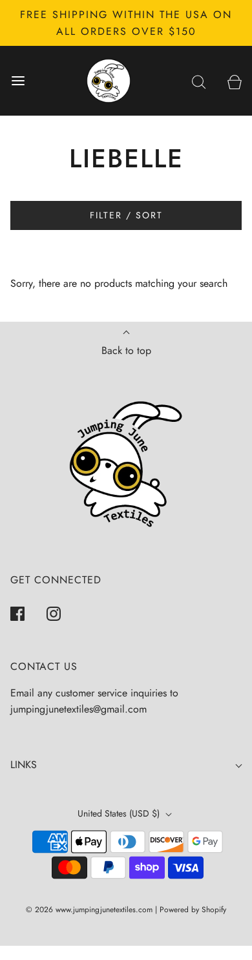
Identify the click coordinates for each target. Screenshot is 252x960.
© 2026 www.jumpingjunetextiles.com (89, 909)
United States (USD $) (120, 813)
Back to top (126, 350)
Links (23, 764)
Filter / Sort (126, 215)
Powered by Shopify (193, 909)
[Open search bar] (198, 81)
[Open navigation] (18, 81)
